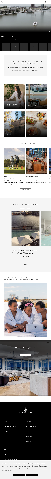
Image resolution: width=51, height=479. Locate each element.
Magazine (28, 441)
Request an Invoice (31, 423)
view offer (8, 134)
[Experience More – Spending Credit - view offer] (14, 96)
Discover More (25, 189)
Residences (6, 456)
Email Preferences (31, 428)
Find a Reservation (31, 426)
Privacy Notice (4, 470)
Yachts (5, 454)
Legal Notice (9, 470)
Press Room (29, 436)
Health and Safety (8, 428)
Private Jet (7, 451)
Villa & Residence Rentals (10, 459)
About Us (6, 423)
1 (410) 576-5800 (5, 40)
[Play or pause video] (49, 30)
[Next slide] (28, 264)
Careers (6, 431)
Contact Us (19, 40)
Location (12, 40)
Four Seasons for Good (10, 426)
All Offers (44, 80)
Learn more (25, 256)
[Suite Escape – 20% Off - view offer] (36, 96)
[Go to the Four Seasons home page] (2, 2)
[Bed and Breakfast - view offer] (36, 124)
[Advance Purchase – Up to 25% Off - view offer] (14, 124)
